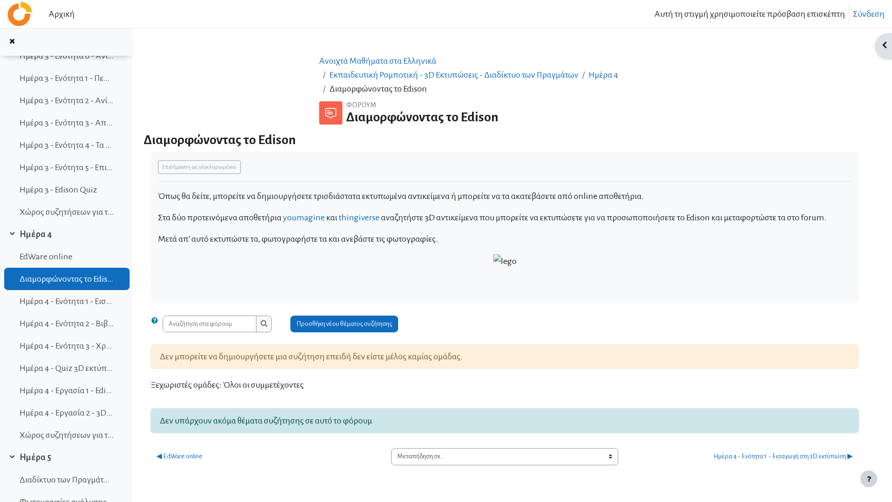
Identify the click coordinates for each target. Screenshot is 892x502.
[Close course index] (12, 42)
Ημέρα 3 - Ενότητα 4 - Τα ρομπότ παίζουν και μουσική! (67, 145)
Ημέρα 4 (36, 234)
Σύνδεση (869, 14)
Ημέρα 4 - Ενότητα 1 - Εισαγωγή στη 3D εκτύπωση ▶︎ (783, 456)
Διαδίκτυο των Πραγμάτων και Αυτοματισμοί (67, 479)
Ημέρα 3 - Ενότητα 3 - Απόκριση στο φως (67, 122)
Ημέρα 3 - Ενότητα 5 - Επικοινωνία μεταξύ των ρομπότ (67, 167)
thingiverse (360, 217)
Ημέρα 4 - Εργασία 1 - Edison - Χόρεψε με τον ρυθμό (67, 390)
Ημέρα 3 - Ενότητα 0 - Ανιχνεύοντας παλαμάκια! (67, 55)
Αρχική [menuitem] (62, 14)
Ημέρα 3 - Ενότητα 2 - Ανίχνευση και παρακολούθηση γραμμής (67, 100)
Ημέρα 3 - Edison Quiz (58, 189)
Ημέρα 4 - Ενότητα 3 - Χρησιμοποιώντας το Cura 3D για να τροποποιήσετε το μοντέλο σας (67, 345)
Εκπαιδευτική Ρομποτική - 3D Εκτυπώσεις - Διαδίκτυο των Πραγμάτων (453, 74)
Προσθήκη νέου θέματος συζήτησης (344, 323)
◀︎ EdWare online (180, 456)
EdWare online (46, 256)
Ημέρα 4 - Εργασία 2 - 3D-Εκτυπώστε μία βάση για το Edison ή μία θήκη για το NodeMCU (67, 412)
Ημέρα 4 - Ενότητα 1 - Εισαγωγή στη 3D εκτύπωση (67, 301)
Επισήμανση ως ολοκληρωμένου (199, 167)
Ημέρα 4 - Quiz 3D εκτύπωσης (67, 368)
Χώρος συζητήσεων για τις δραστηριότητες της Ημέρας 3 (67, 212)
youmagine (304, 217)
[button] (157, 324)
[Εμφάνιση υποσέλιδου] (868, 478)
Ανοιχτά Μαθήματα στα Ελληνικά (377, 61)
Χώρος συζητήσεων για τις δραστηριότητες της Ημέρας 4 (67, 435)
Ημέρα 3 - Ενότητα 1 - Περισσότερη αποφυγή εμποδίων (67, 78)
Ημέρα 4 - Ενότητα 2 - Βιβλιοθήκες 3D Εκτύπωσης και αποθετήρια (67, 323)
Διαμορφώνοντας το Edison (67, 279)
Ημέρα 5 (35, 457)
